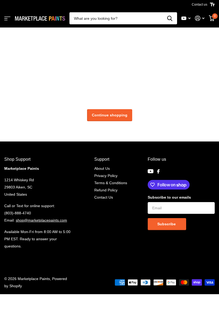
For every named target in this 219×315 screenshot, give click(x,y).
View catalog (7, 18)
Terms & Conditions (110, 183)
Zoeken (169, 18)
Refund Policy (106, 190)
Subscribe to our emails (169, 197)
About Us (102, 168)
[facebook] (158, 171)
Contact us (199, 4)
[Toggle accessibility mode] (212, 4)
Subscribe (167, 224)
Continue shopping (109, 115)
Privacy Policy (106, 176)
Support (101, 159)
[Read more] (186, 18)
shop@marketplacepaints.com (41, 220)
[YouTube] (150, 171)
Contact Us (103, 197)
